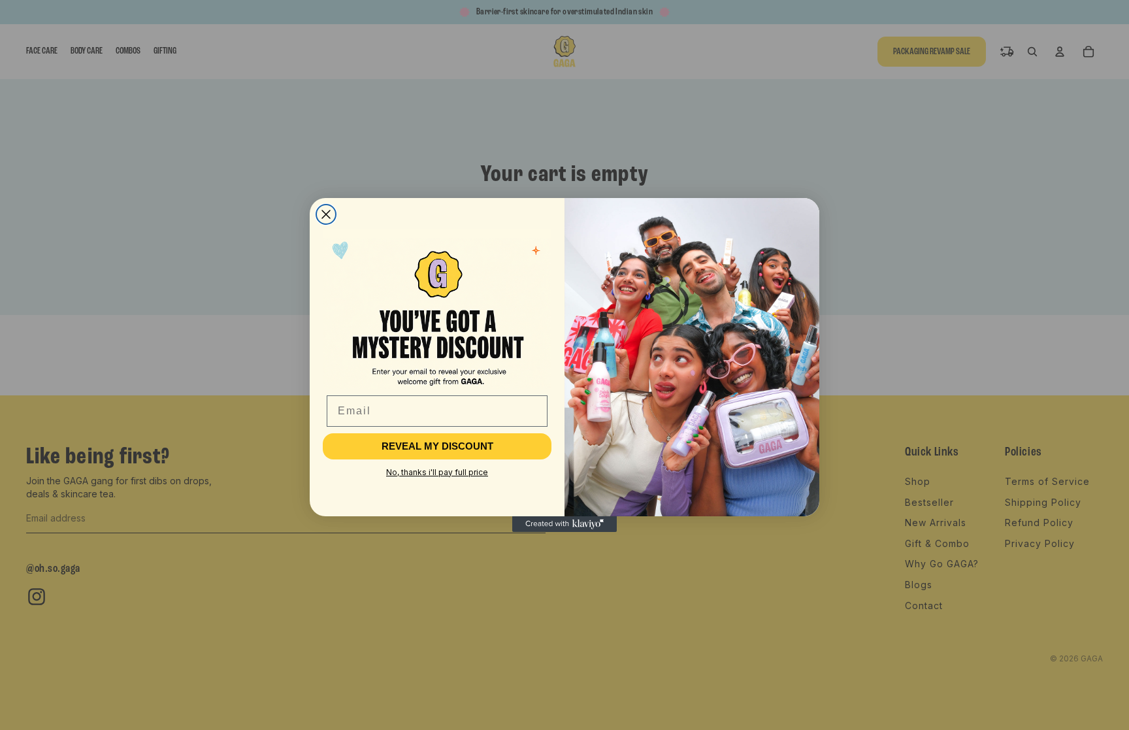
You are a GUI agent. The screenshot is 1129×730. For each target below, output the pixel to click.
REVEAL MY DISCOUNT (437, 446)
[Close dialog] (326, 214)
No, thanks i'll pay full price (437, 472)
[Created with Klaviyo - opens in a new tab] (564, 524)
